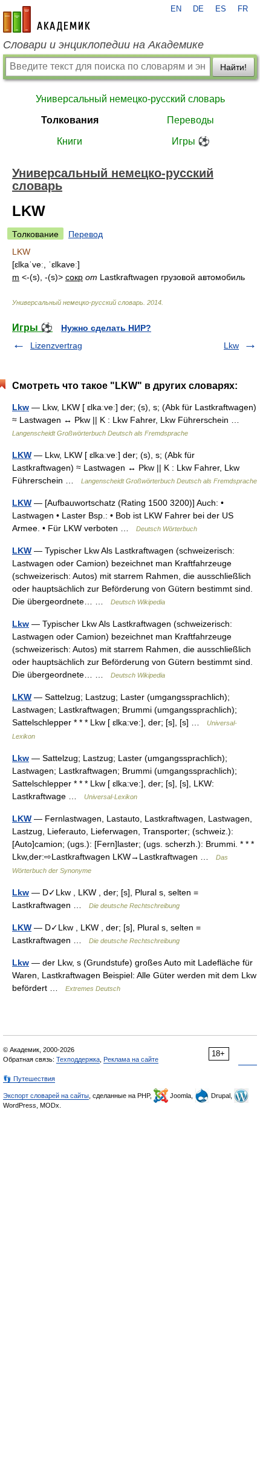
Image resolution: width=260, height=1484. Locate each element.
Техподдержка (78, 1059)
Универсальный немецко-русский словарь (130, 99)
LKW (21, 455)
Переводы (190, 120)
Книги (69, 141)
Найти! (233, 67)
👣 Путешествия (29, 1078)
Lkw (231, 345)
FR (243, 9)
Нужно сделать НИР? (106, 328)
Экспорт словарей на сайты (46, 1095)
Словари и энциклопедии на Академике (103, 45)
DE (198, 9)
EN (176, 9)
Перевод (85, 234)
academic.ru (46, 19)
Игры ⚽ (191, 141)
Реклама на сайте (130, 1059)
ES (220, 9)
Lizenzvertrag (56, 345)
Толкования (70, 120)
